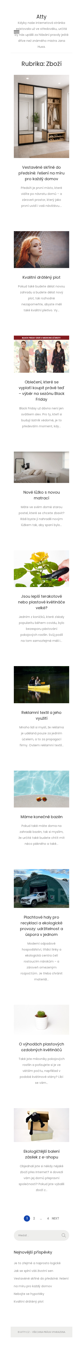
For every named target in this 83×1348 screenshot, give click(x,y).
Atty (41, 16)
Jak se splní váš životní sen (33, 1271)
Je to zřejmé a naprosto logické (37, 1263)
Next (55, 1218)
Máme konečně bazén (42, 816)
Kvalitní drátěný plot (41, 277)
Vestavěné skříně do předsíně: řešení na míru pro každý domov (41, 173)
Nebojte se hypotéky (29, 1294)
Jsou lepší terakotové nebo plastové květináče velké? (41, 602)
